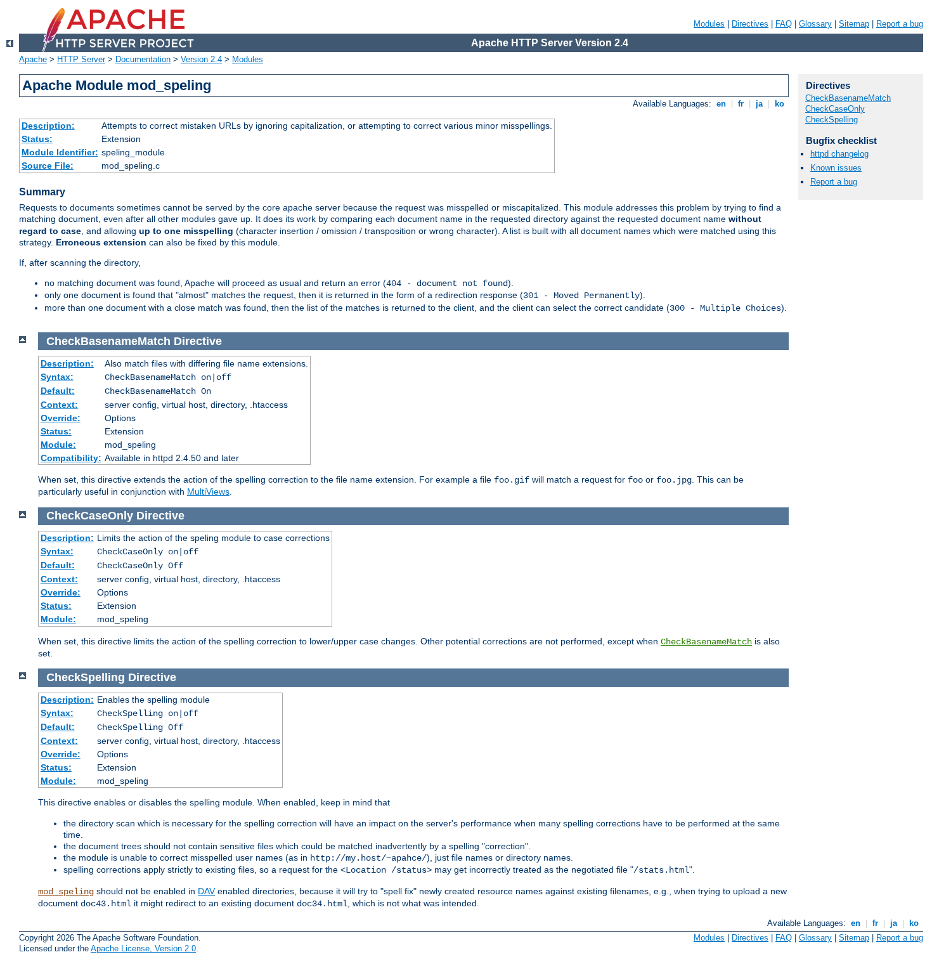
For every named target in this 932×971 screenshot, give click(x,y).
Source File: (48, 165)
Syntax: (57, 377)
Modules (709, 24)
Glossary (815, 24)
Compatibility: (71, 458)
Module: (58, 445)
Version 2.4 (201, 59)
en (721, 103)
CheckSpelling (831, 119)
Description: (48, 126)
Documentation (143, 59)
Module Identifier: (60, 152)
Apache (33, 59)
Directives (750, 24)
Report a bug (899, 24)
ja (759, 103)
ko (779, 103)
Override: (61, 418)
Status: (37, 139)
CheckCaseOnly (835, 109)
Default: (58, 391)
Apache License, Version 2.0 (143, 948)
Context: (59, 405)
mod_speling (66, 892)
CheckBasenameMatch (706, 642)
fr (740, 103)
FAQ (783, 24)
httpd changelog (839, 154)
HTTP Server (81, 59)
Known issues (836, 168)
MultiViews (208, 491)
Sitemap (854, 24)
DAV (206, 891)
